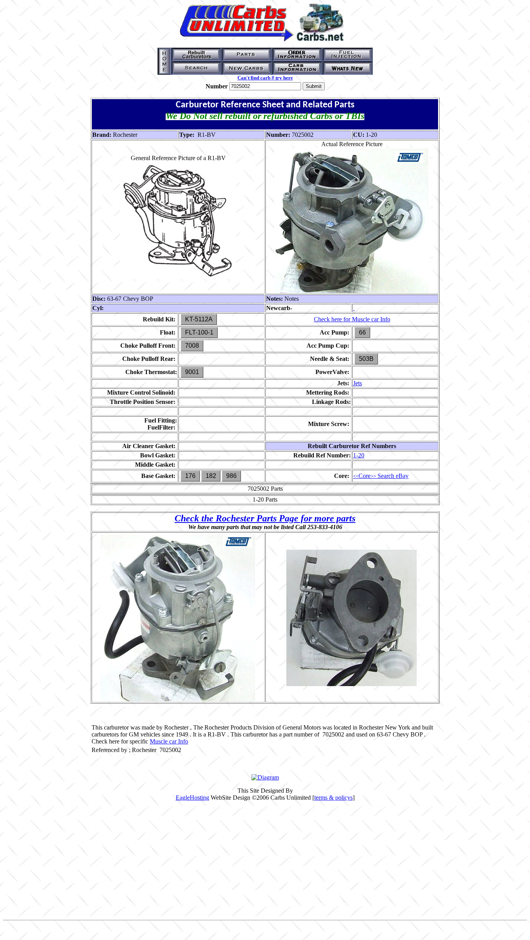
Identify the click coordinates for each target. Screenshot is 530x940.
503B (366, 358)
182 (211, 476)
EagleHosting (192, 797)
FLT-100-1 (199, 332)
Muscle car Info (169, 741)
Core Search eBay (381, 476)
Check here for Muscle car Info (352, 319)
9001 (192, 372)
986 (231, 476)
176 (190, 476)
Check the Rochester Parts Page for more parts (265, 518)
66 (362, 332)
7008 (192, 345)
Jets (357, 383)
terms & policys (333, 797)
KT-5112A (199, 319)
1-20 (358, 455)
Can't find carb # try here (265, 78)
